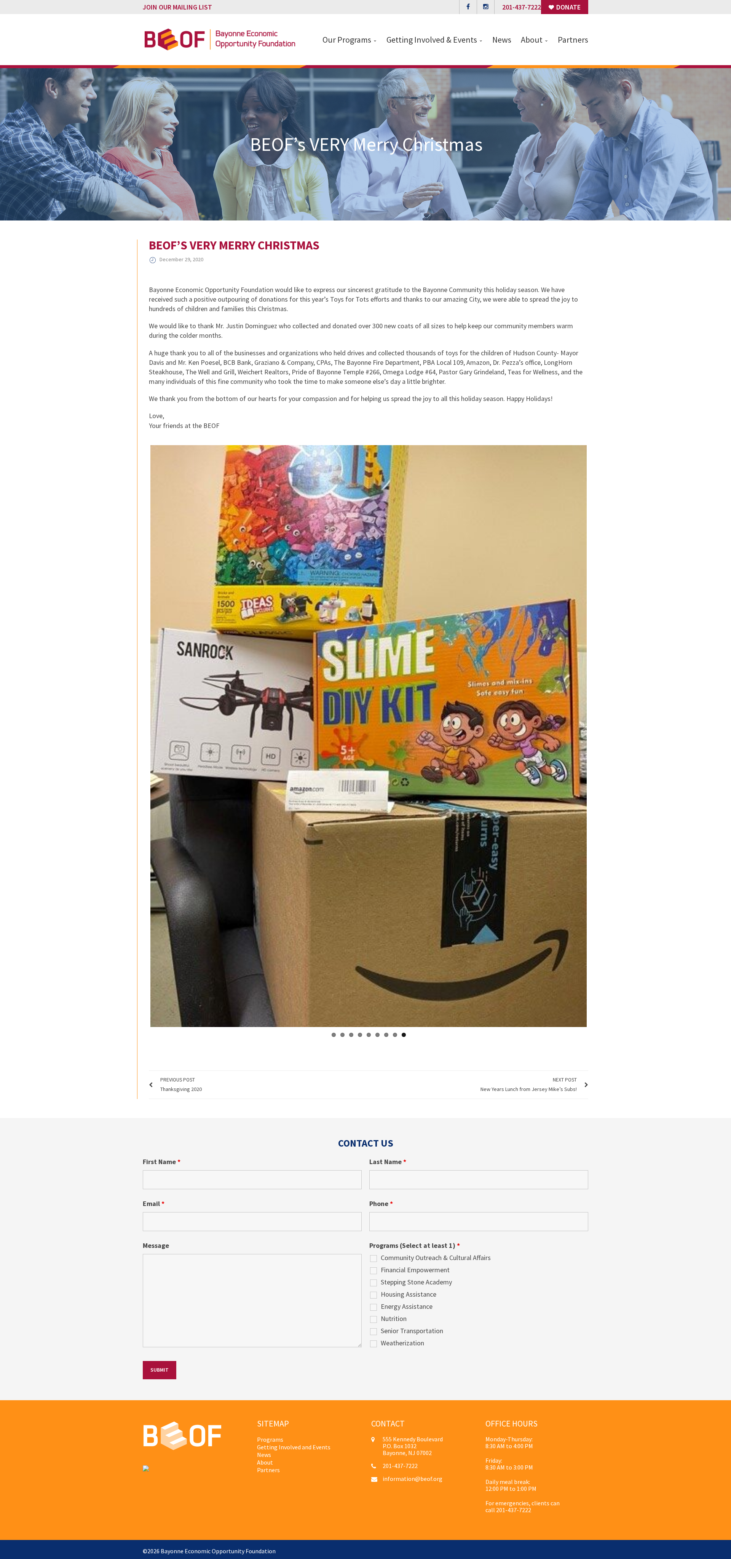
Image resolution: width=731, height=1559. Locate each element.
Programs (270, 1436)
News (264, 1451)
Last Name (387, 1159)
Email (153, 1200)
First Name (161, 1159)
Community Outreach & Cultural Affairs (436, 1255)
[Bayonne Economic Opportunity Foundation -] (219, 38)
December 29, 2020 (181, 259)
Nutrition (394, 1315)
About (265, 1459)
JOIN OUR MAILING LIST (177, 7)
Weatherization (402, 1340)
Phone (381, 1200)
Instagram (485, 7)
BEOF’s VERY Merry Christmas (234, 245)
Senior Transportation (412, 1328)
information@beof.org (412, 1475)
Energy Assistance (407, 1303)
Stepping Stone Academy (416, 1279)
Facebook (468, 7)
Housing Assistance (408, 1291)
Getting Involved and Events (293, 1444)
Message (156, 1242)
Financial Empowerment (415, 1267)
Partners (268, 1467)
